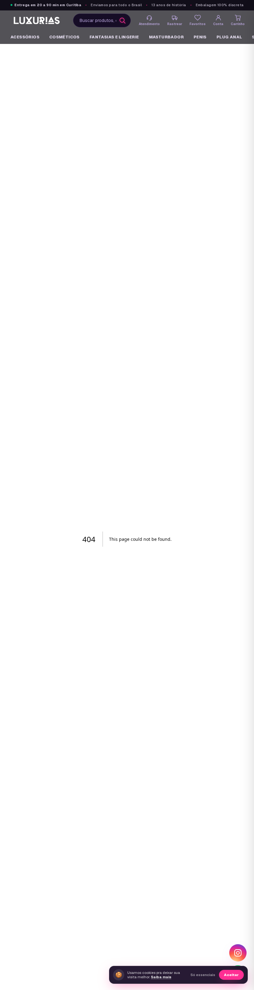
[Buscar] (122, 20)
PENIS (200, 37)
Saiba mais (161, 977)
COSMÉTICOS (64, 37)
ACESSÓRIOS (25, 37)
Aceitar (231, 974)
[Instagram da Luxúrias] (238, 953)
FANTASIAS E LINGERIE (114, 37)
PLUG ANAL (229, 37)
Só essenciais (202, 975)
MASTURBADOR (166, 37)
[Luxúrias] (37, 20)
